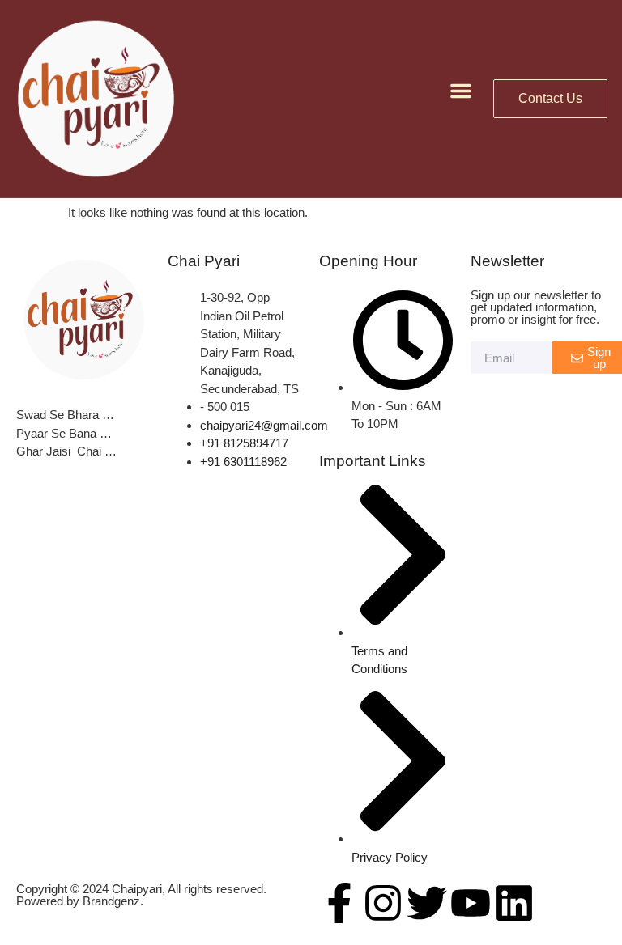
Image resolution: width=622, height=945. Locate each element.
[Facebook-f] (339, 903)
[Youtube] (470, 903)
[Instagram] (383, 903)
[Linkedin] (514, 903)
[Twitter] (427, 903)
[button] (461, 91)
